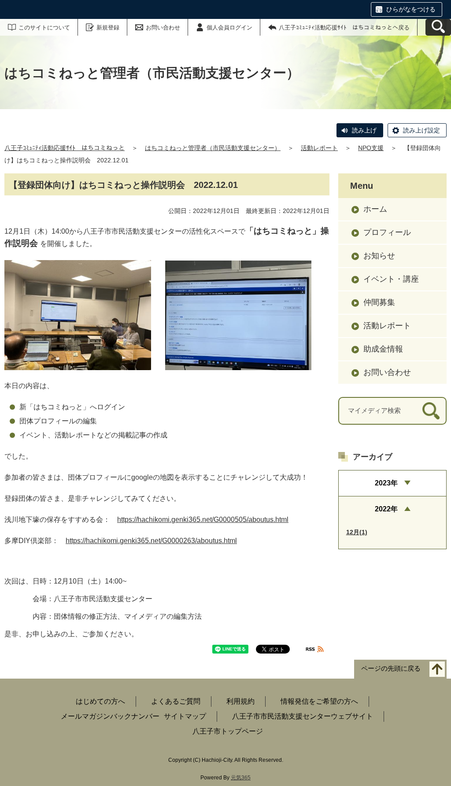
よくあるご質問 (175, 701)
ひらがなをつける (411, 9)
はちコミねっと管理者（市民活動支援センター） (213, 147)
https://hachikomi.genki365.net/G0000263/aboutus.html (151, 540)
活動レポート (319, 147)
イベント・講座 (391, 279)
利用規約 (240, 701)
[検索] (431, 411)
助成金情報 (383, 349)
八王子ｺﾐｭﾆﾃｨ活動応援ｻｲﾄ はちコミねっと (64, 147)
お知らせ (379, 255)
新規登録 (107, 27)
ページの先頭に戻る (391, 668)
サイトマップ (185, 716)
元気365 (241, 778)
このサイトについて (44, 27)
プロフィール (387, 232)
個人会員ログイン (229, 27)
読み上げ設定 (421, 130)
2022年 (386, 509)
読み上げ (364, 130)
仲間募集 (379, 302)
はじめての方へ (100, 701)
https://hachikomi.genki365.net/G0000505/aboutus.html (202, 519)
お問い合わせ (163, 27)
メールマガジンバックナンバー (110, 716)
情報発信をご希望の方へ (319, 701)
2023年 (386, 483)
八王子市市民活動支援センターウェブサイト (302, 716)
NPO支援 (371, 147)
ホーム (375, 209)
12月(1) (356, 532)
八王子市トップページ (227, 731)
